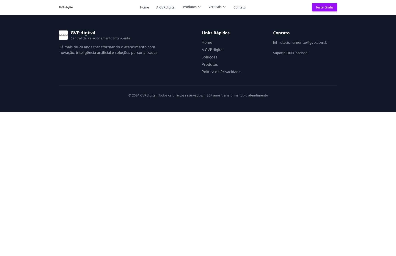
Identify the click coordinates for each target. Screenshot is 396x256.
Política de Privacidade (221, 71)
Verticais (215, 7)
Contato (239, 7)
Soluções (209, 57)
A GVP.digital (166, 7)
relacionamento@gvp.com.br (304, 42)
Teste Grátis (325, 7)
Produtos (190, 7)
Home (144, 7)
